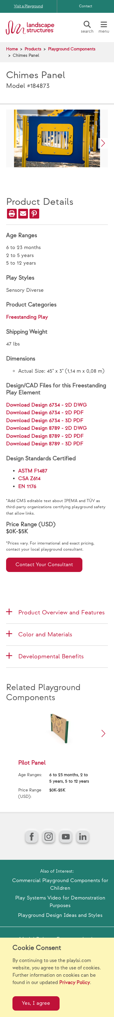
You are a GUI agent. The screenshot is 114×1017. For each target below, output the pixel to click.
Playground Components (71, 49)
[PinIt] (34, 214)
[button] (103, 143)
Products (33, 49)
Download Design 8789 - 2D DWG (46, 428)
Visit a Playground (28, 6)
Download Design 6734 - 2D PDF (45, 413)
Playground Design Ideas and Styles (60, 915)
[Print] (12, 214)
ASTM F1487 (32, 471)
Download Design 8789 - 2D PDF (45, 436)
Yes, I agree (36, 1003)
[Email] (23, 214)
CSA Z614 (29, 479)
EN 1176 (27, 486)
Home (12, 49)
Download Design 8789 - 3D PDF (44, 444)
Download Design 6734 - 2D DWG (46, 405)
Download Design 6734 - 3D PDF (44, 421)
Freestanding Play (27, 317)
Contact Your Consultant (44, 565)
